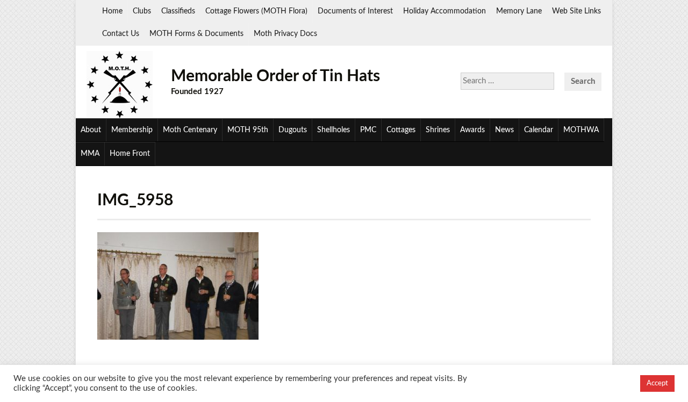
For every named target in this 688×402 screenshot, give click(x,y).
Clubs (142, 11)
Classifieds (178, 11)
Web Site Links (576, 11)
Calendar (538, 130)
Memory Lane (519, 11)
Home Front (130, 153)
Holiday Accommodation (444, 11)
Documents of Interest (355, 11)
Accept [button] (657, 383)
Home (112, 11)
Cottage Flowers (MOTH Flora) (256, 11)
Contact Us (120, 34)
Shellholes (333, 130)
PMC (368, 130)
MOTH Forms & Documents (196, 34)
